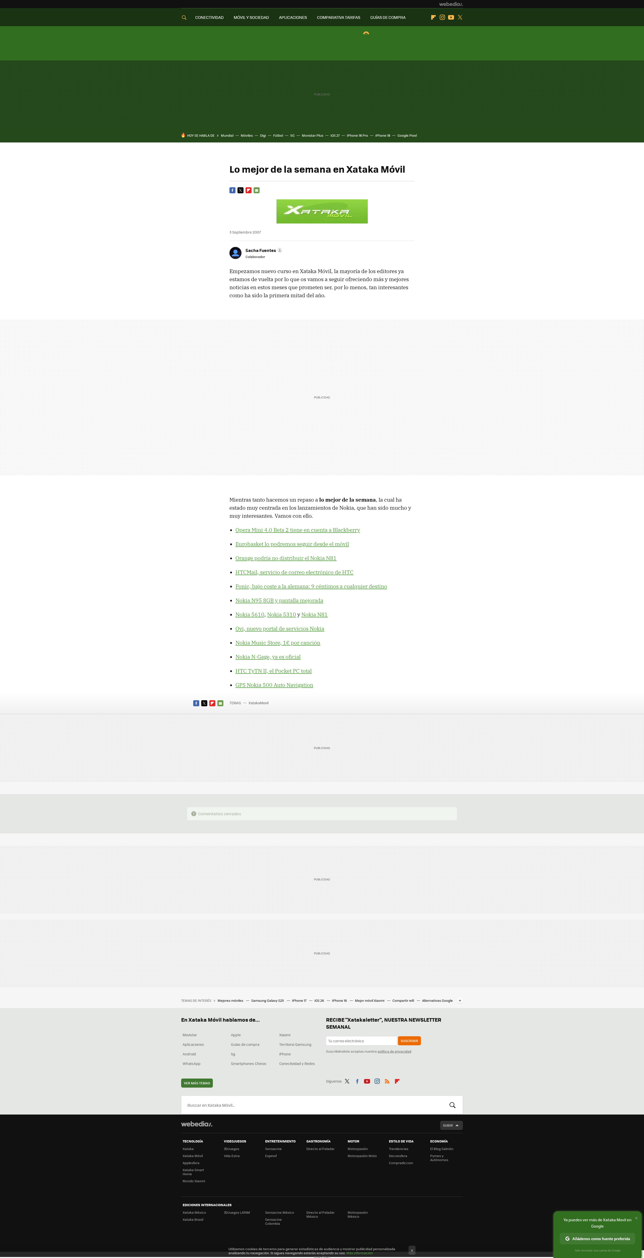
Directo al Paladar (320, 1148)
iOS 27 (335, 135)
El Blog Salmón (441, 1148)
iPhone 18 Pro (357, 135)
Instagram (442, 17)
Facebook (232, 190)
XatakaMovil (259, 702)
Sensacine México (279, 1212)
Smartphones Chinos (248, 1063)
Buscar (452, 1104)
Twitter (460, 17)
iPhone (285, 1053)
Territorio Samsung (295, 1044)
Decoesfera (398, 1155)
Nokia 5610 (249, 614)
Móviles (247, 135)
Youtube (451, 17)
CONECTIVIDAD (209, 17)
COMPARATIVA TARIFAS (338, 17)
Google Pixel (407, 135)
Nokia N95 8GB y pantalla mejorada (279, 600)
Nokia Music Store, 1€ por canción (277, 642)
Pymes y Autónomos (439, 1157)
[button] (263, 250)
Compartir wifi (403, 1000)
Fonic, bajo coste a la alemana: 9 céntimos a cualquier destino (311, 586)
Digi (263, 135)
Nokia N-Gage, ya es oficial (268, 656)
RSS (387, 1080)
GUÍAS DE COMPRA (388, 17)
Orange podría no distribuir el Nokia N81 (286, 558)
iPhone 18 (382, 135)
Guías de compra (245, 1044)
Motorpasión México (358, 1214)
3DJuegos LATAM (237, 1212)
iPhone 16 (340, 1000)
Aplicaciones (193, 1044)
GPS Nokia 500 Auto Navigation (274, 684)
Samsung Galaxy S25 (268, 1000)
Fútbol (278, 135)
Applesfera (191, 1162)
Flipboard (433, 17)
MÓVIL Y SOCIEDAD (251, 17)
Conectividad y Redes (297, 1063)
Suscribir (409, 1040)
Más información (359, 1252)
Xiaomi (284, 1034)
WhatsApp (191, 1063)
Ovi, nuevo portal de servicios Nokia (279, 628)
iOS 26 (319, 1000)
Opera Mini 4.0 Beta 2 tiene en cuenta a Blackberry (297, 529)
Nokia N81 (314, 614)
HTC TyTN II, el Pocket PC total (273, 670)
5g (233, 1053)
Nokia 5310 (281, 614)
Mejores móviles (231, 1000)
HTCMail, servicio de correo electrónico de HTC (294, 572)
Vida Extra (232, 1155)
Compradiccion (401, 1162)
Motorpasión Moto (362, 1155)
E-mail (257, 190)
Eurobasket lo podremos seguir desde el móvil (292, 543)
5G (292, 135)
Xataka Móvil (193, 1155)
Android (189, 1053)
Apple (236, 1034)
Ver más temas (197, 1083)
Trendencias (398, 1148)
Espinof (271, 1155)
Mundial (227, 135)
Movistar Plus (312, 135)
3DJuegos (231, 1148)
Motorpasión (358, 1148)
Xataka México (194, 1212)
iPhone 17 (299, 1000)
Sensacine (273, 1148)
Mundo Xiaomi (194, 1180)
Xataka (188, 1148)
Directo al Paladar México (320, 1214)
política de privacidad (394, 1051)
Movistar (190, 1034)
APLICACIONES (293, 17)
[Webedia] (451, 4)
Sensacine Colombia (273, 1221)
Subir (448, 1125)
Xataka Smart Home (193, 1171)
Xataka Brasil (193, 1219)
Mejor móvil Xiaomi (370, 1000)
